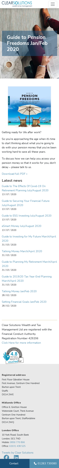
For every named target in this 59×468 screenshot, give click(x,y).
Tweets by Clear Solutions (17, 452)
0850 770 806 (17, 442)
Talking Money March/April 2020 (22, 251)
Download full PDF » (14, 174)
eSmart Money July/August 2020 (21, 226)
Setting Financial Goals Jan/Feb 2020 (24, 302)
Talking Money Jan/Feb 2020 (19, 291)
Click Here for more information (21, 343)
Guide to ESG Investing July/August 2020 (27, 215)
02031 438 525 (17, 446)
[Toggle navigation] (52, 4)
